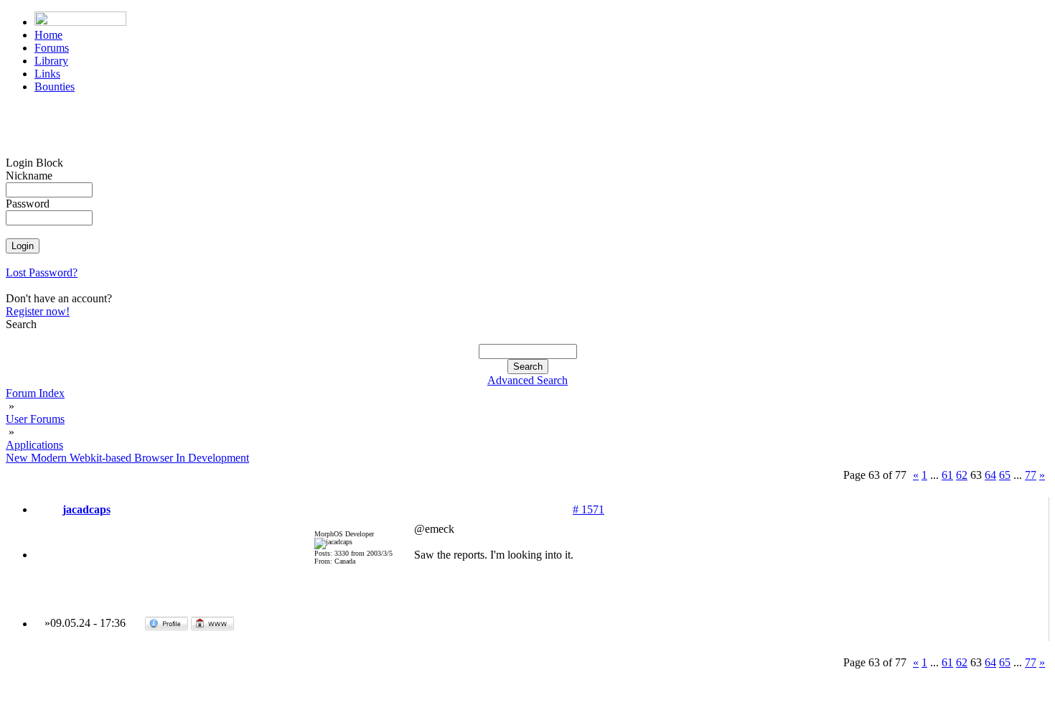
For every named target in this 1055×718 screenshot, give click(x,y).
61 (947, 475)
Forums (51, 48)
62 (961, 475)
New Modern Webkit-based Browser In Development (127, 458)
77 (1030, 475)
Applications (34, 445)
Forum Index (35, 393)
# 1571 (588, 509)
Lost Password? (42, 272)
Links (47, 73)
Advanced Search (527, 380)
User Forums (35, 419)
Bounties (54, 86)
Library (51, 61)
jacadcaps (86, 509)
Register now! (38, 311)
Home (48, 35)
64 (990, 475)
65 (1005, 475)
